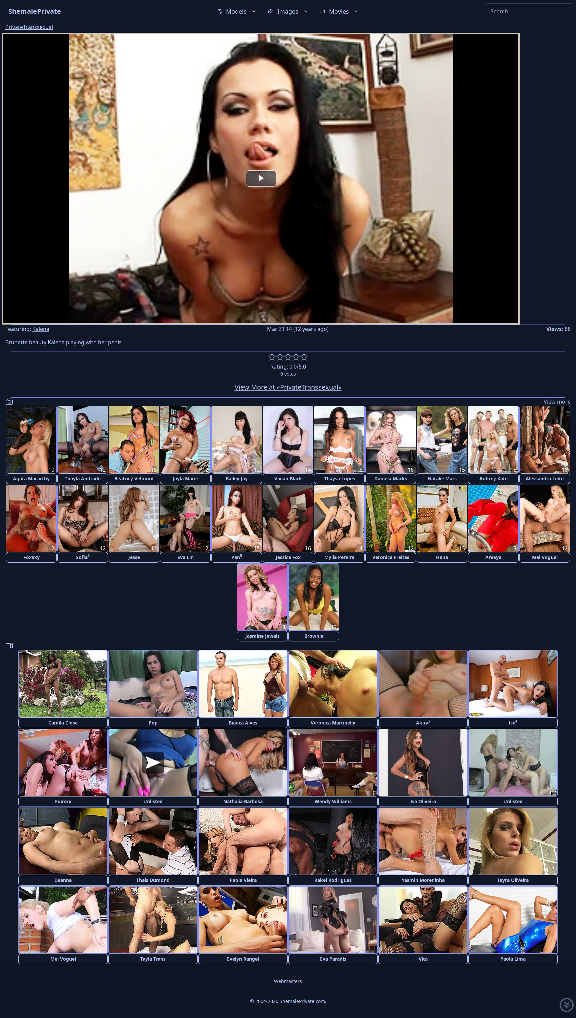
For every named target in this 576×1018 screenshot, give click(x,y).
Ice (513, 722)
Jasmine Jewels (262, 636)
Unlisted (153, 801)
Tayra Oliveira (513, 880)
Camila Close (63, 722)
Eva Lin (185, 557)
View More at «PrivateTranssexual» (288, 387)
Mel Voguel (545, 557)
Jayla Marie (185, 478)
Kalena (40, 329)
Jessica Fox (288, 557)
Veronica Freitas (390, 557)
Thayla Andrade (83, 478)
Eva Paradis (333, 959)
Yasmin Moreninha (423, 880)
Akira (423, 722)
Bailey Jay (237, 478)
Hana (442, 557)
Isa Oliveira (423, 801)
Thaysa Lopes (339, 478)
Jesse (134, 557)
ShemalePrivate (34, 11)
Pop (153, 722)
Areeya (493, 557)
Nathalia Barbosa (243, 801)
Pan (236, 556)
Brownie (313, 636)
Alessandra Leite (545, 478)
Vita (423, 959)
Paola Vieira (243, 880)
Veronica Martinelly (333, 722)
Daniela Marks (390, 478)
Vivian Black (288, 478)
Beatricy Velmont (134, 478)
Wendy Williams (333, 801)
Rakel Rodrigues (333, 880)
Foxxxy (31, 557)
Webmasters (288, 981)
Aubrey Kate (493, 478)
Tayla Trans (153, 959)
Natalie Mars (442, 478)
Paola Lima (513, 959)
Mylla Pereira (339, 557)
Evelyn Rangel (243, 959)
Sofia (83, 556)
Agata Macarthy (31, 478)
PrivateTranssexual (29, 27)
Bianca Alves (243, 722)
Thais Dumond (153, 880)
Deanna (63, 880)
